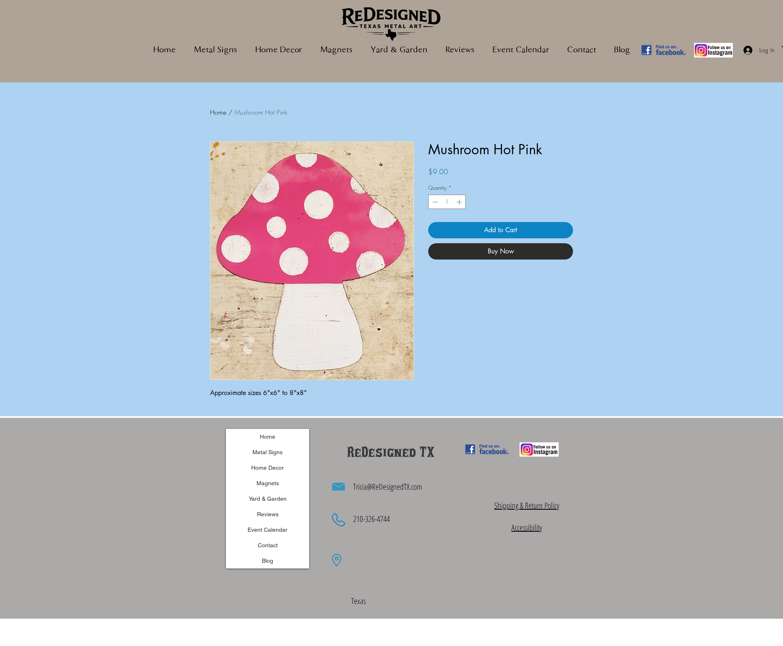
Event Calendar (268, 529)
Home (218, 112)
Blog (267, 560)
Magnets (268, 483)
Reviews (268, 514)
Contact (268, 545)
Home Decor (267, 467)
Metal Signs (267, 452)
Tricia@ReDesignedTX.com (387, 486)
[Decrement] (434, 202)
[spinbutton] (447, 202)
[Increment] (460, 202)
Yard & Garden (268, 498)
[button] (336, 50)
